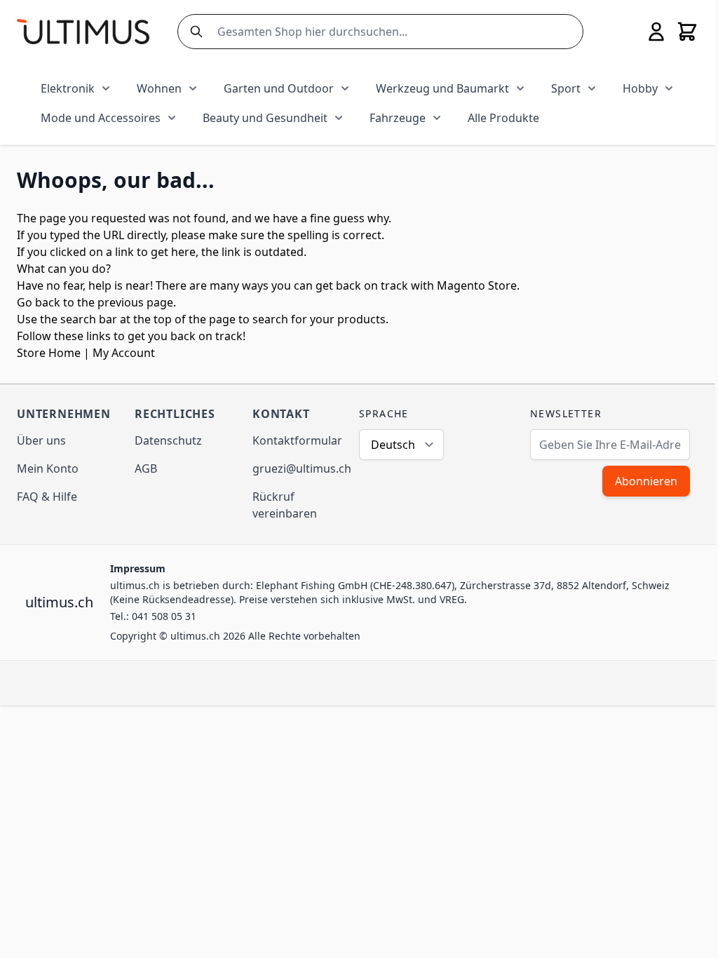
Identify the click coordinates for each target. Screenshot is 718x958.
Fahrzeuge (398, 118)
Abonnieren (646, 481)
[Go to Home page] (83, 31)
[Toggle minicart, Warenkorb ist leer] (687, 32)
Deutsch (393, 444)
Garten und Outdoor (279, 88)
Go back (38, 302)
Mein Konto (48, 468)
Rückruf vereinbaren (284, 505)
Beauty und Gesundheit (265, 118)
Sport (566, 88)
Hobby (640, 88)
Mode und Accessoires (101, 118)
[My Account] (656, 32)
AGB (146, 468)
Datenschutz (168, 440)
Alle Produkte (503, 118)
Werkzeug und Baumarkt (442, 88)
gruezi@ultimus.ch (301, 468)
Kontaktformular (297, 440)
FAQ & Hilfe (47, 496)
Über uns (41, 440)
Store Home (49, 352)
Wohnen (159, 88)
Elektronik (68, 88)
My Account (124, 352)
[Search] (193, 32)
